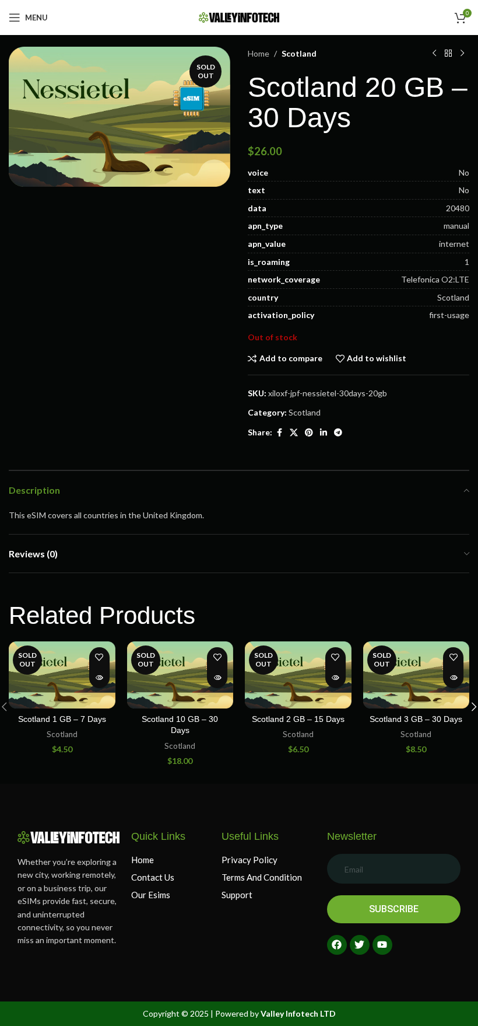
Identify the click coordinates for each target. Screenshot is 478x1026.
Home (258, 53)
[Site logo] (239, 17)
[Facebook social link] (279, 433)
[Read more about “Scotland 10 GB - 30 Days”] (217, 678)
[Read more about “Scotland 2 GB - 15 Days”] (335, 678)
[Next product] (462, 54)
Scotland (299, 53)
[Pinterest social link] (309, 433)
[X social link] (293, 433)
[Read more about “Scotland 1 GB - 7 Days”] (99, 678)
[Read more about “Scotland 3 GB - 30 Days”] (453, 678)
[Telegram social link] (338, 433)
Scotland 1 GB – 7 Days (62, 719)
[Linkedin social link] (324, 433)
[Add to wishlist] (99, 657)
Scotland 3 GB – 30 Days (416, 719)
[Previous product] (434, 54)
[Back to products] (448, 54)
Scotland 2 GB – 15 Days (298, 719)
